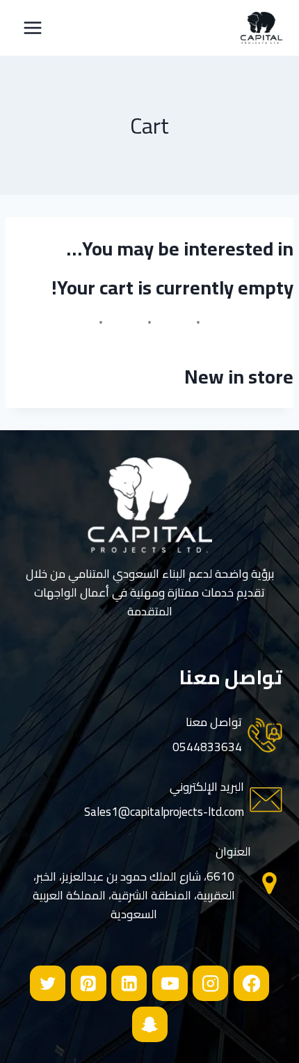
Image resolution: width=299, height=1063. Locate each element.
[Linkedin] (129, 983)
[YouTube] (170, 983)
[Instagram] (210, 983)
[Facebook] (251, 983)
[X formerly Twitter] (47, 983)
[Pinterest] (88, 983)
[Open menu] (33, 27)
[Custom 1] (150, 1024)
